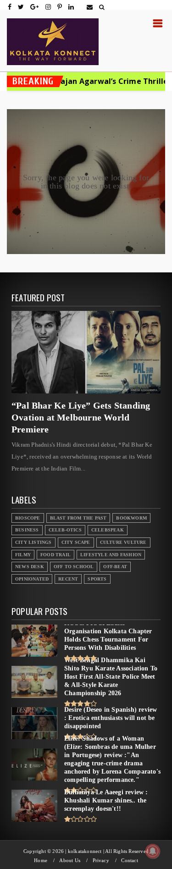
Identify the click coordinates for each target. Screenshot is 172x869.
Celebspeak (107, 529)
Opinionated (32, 578)
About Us (69, 860)
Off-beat (115, 566)
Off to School (74, 566)
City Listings (33, 542)
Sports (97, 578)
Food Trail (55, 554)
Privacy (101, 860)
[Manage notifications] (152, 851)
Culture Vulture (123, 542)
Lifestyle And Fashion (110, 554)
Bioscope (27, 517)
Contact (129, 860)
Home (40, 860)
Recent (68, 578)
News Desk (29, 566)
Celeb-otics (65, 529)
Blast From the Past (78, 517)
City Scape (75, 542)
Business (27, 529)
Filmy (23, 554)
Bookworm (131, 517)
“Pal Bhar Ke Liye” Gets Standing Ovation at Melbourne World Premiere (80, 417)
